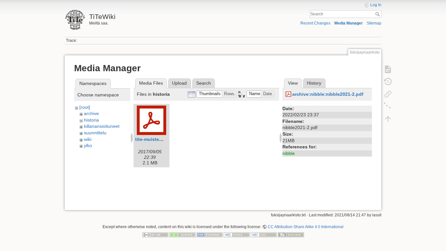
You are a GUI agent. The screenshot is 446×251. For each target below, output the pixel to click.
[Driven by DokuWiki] (291, 234)
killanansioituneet (101, 126)
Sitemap (374, 23)
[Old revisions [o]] (387, 81)
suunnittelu (95, 132)
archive (91, 113)
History (314, 83)
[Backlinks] (387, 94)
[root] (84, 107)
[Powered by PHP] (210, 234)
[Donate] (182, 234)
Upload (179, 83)
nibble (288, 153)
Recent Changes (315, 23)
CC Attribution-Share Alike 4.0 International (305, 227)
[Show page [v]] (387, 69)
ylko (88, 145)
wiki (87, 139)
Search (378, 14)
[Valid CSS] (264, 234)
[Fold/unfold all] (387, 106)
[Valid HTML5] (237, 234)
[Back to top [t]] (387, 119)
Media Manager (348, 23)
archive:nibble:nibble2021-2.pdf (327, 94)
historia (91, 120)
